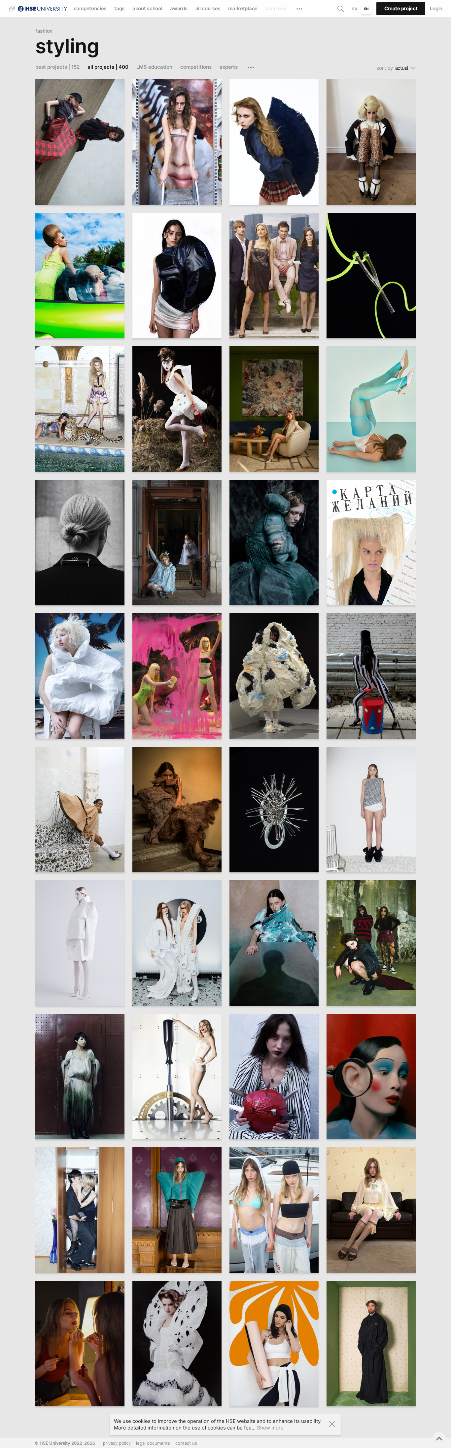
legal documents (153, 1443)
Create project (401, 8)
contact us (186, 1443)
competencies (90, 8)
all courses (208, 8)
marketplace (243, 8)
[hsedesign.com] (42, 8)
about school (147, 8)
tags (119, 8)
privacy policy (117, 1443)
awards (178, 8)
